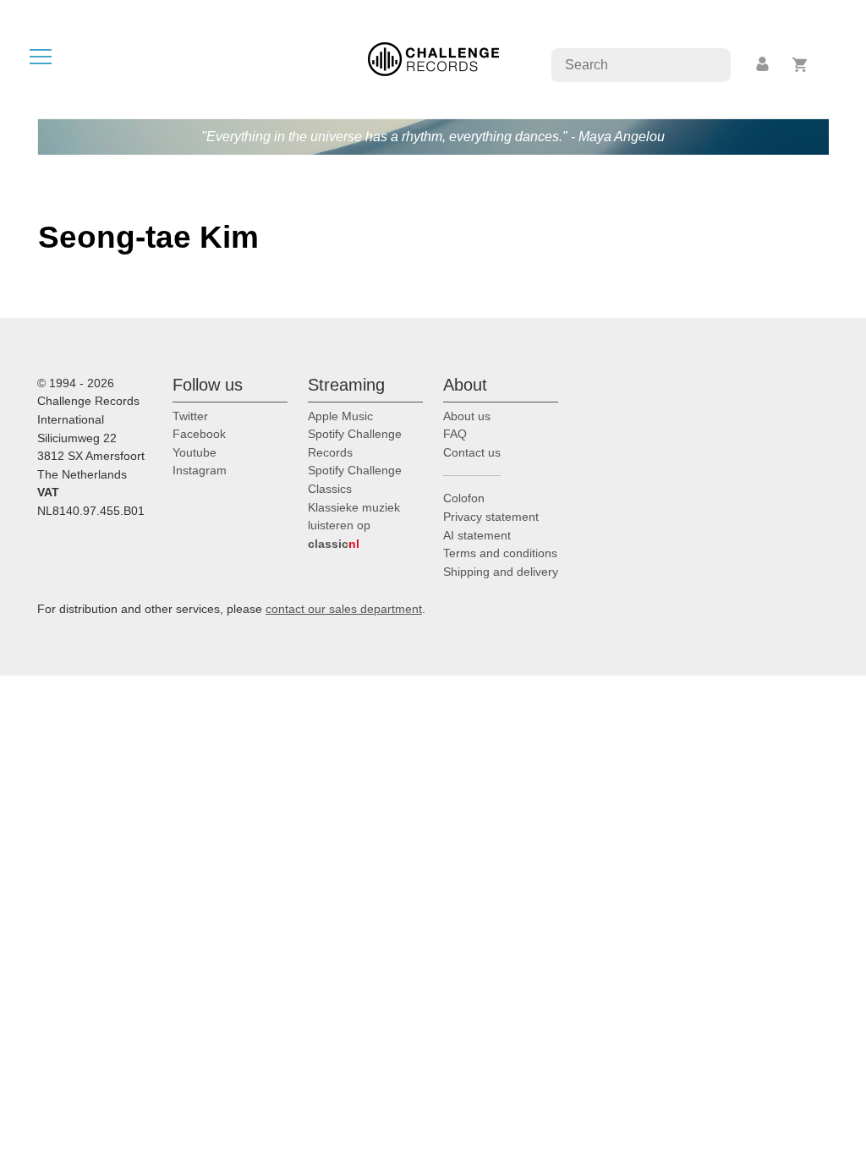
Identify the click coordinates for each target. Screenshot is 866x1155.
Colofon (464, 498)
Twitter (190, 416)
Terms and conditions (500, 553)
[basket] (800, 64)
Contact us (472, 452)
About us (467, 416)
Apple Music (340, 416)
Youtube (194, 452)
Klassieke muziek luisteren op (354, 525)
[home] (433, 58)
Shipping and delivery (500, 571)
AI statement (477, 535)
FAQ (455, 434)
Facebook (199, 434)
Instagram (200, 470)
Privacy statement (491, 516)
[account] (764, 64)
